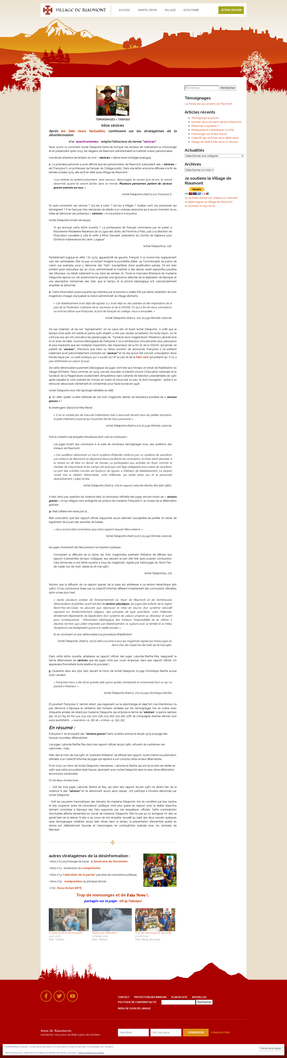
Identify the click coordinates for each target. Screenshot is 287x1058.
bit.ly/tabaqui (130, 901)
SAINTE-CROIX (147, 10)
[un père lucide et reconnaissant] (69, 919)
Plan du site (179, 997)
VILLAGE (170, 10)
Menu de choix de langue (134, 1008)
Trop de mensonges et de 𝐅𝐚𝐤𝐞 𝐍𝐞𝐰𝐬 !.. (112, 895)
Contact (124, 997)
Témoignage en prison (205, 118)
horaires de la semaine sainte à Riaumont (216, 122)
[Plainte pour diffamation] (112, 919)
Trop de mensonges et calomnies (153, 933)
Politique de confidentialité (137, 1002)
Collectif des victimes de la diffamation (215, 137)
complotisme (91, 868)
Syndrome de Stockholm (111, 861)
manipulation (73, 881)
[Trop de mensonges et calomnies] (155, 919)
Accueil (124, 10)
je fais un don (231, 10)
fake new (142, 357)
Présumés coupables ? (205, 125)
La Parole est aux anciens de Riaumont (208, 103)
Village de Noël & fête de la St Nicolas (214, 141)
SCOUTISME (191, 10)
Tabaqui (124, 119)
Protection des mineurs (150, 997)
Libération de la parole (79, 874)
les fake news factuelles (83, 131)
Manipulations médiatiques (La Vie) (212, 129)
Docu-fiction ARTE (69, 888)
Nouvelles (199, 997)
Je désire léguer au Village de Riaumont (209, 201)
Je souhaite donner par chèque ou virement (211, 197)
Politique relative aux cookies (91, 1053)
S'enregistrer (220, 1032)
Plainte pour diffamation (104, 933)
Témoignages (105, 119)
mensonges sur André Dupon (209, 133)
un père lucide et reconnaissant (66, 933)
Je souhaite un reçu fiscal (200, 205)
